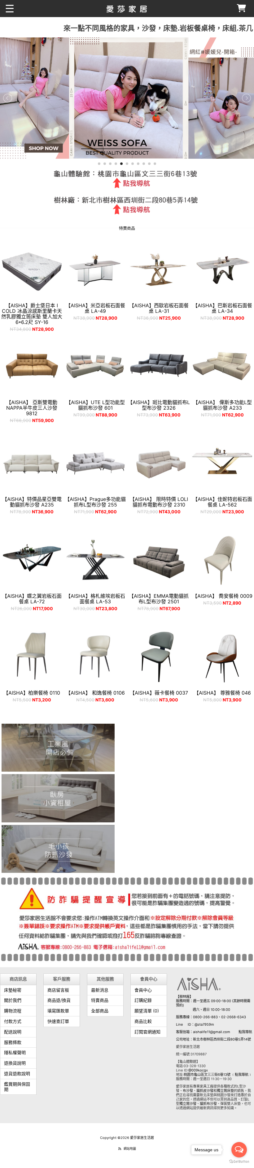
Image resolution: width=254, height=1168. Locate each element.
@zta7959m (204, 1024)
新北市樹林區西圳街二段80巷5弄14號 (222, 1039)
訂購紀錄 (143, 1000)
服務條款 (12, 1042)
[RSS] (119, 1148)
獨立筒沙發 (187, 1103)
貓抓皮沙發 (204, 1090)
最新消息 (99, 990)
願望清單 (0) (146, 1010)
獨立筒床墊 (225, 1090)
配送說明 (12, 1031)
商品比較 (143, 1021)
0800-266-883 (205, 1017)
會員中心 (143, 990)
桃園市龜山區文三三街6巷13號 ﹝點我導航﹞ (218, 1074)
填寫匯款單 (58, 1010)
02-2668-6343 (233, 1017)
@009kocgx (198, 1070)
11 (155, 163)
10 (149, 163)
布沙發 (188, 1090)
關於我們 (12, 1000)
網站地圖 (130, 1148)
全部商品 (99, 1010)
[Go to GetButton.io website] (239, 1162)
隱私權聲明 (15, 1052)
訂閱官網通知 (147, 1031)
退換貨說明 (15, 1063)
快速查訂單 (58, 1021)
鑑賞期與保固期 (17, 1086)
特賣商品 (99, 1000)
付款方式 (12, 1021)
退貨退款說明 (17, 1073)
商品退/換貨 (59, 1000)
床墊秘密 (12, 990)
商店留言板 (58, 990)
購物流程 (12, 1010)
